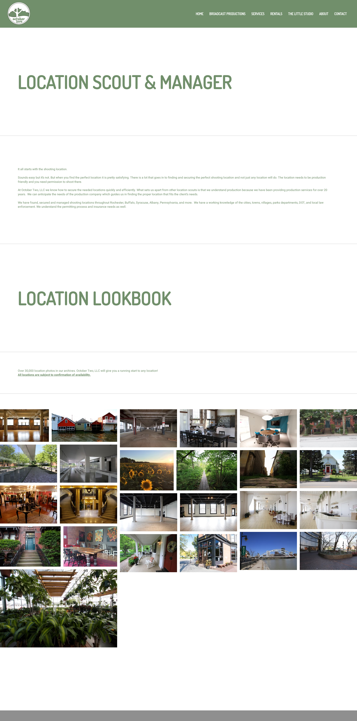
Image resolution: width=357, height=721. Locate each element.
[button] (257, 14)
